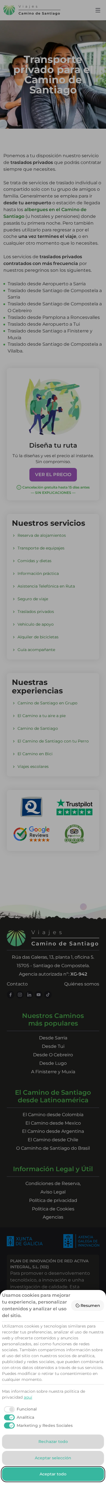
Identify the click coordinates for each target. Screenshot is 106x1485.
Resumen (90, 1305)
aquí (28, 1397)
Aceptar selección (53, 1457)
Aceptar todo (53, 1474)
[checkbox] (19, 1409)
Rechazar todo (53, 1441)
